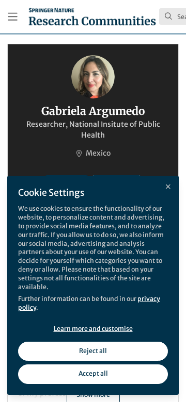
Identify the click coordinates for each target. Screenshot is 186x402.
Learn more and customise (93, 328)
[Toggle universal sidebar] (12, 16)
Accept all (93, 373)
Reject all (93, 351)
